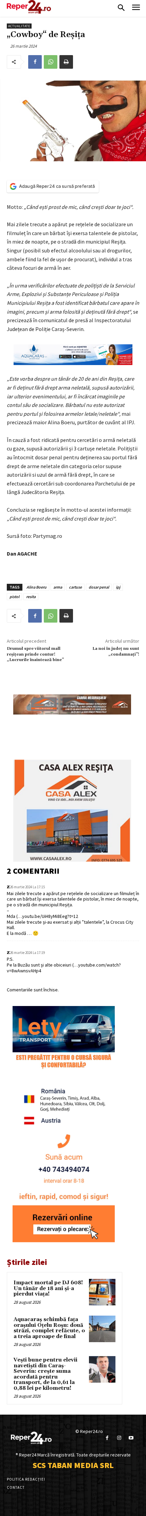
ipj (118, 587)
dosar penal (99, 587)
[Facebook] (35, 62)
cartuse (75, 587)
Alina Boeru (36, 587)
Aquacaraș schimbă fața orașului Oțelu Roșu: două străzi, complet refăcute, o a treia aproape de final (49, 1328)
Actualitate (19, 26)
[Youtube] (131, 1438)
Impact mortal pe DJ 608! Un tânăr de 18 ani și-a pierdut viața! (48, 1288)
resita (31, 596)
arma (57, 587)
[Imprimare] (66, 62)
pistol (14, 596)
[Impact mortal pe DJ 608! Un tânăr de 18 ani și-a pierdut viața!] (102, 1292)
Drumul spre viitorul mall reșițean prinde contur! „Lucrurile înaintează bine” (35, 654)
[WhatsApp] (50, 62)
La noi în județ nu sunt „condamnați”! (115, 651)
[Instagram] (119, 1438)
